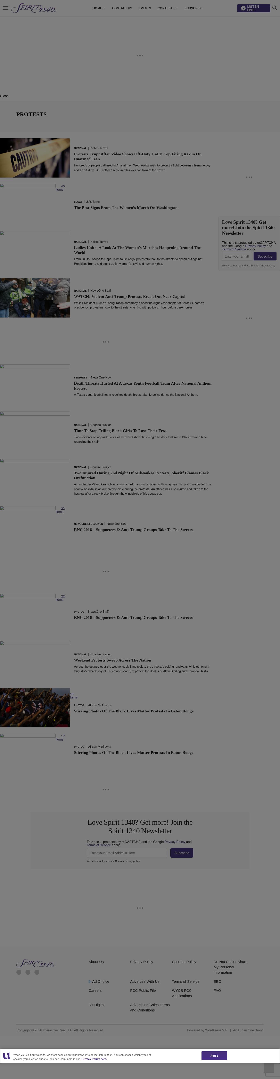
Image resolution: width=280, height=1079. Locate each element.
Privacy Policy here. (94, 1059)
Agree (214, 1055)
